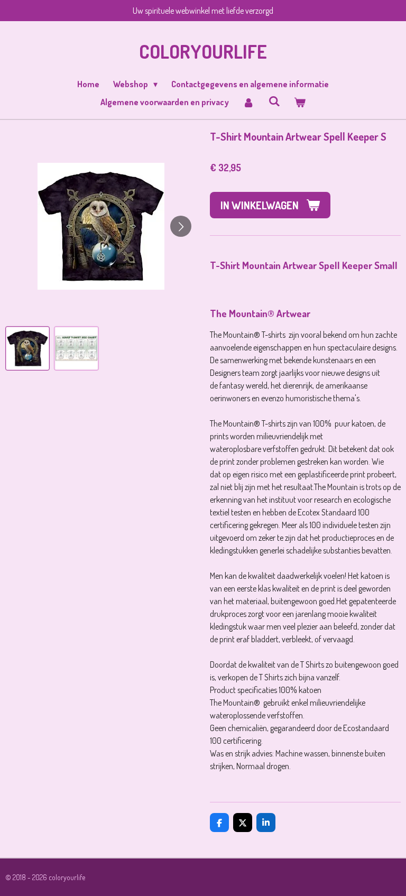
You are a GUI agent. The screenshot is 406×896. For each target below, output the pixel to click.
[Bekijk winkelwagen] (299, 102)
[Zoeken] (274, 101)
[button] (27, 348)
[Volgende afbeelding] (180, 226)
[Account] (248, 102)
